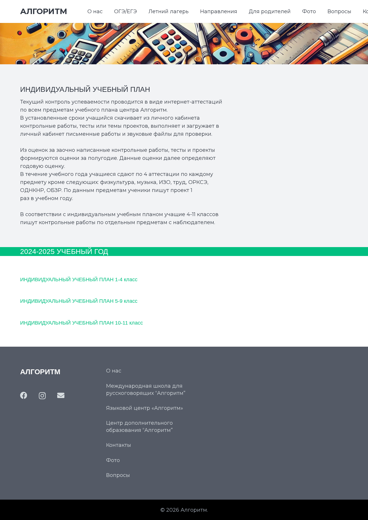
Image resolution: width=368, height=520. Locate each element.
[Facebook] (23, 395)
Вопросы (118, 475)
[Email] (60, 395)
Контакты (118, 445)
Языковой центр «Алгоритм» (144, 408)
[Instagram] (42, 396)
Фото (113, 460)
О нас (113, 371)
